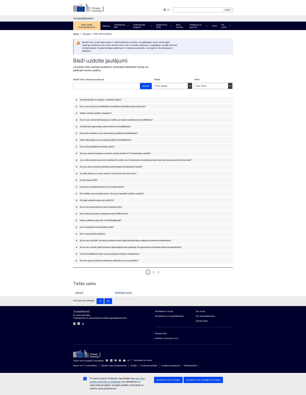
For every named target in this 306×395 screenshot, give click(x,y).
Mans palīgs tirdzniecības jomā (86, 26)
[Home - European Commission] (90, 354)
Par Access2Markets (205, 316)
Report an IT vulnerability (85, 365)
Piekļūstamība (190, 365)
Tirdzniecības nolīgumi (139, 26)
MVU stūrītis (179, 26)
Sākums (106, 26)
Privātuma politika (148, 365)
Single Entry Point (161, 26)
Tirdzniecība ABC (119, 26)
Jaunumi (79, 292)
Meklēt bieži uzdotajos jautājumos (88, 79)
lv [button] (168, 9)
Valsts (197, 79)
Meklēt (145, 86)
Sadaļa (157, 79)
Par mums (224, 26)
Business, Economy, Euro (166, 338)
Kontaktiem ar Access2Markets (169, 316)
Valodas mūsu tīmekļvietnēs (113, 365)
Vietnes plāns (202, 321)
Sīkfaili (133, 365)
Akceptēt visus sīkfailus (168, 380)
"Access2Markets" (81, 311)
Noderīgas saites (123, 292)
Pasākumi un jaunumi (195, 26)
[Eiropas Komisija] (92, 7)
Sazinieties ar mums (143, 360)
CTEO (214, 26)
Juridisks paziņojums (170, 365)
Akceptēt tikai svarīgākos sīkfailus (203, 380)
